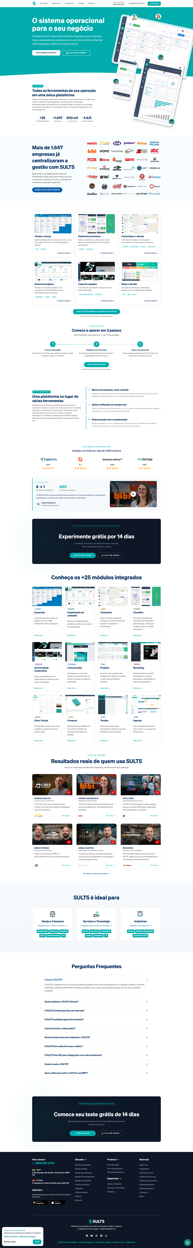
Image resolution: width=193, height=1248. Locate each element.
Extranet (78, 1200)
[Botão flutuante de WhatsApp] (187, 1242)
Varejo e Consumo (114, 1184)
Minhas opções (10, 1242)
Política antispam (86, 1242)
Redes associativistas (83, 1173)
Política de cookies (103, 1242)
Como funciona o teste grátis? (60, 1028)
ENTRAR (155, 3)
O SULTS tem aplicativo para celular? (64, 1046)
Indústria (110, 1192)
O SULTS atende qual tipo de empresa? (64, 1011)
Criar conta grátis (97, 364)
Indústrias (79, 1189)
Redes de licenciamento (84, 1177)
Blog (141, 1196)
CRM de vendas (81, 1192)
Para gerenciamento (115, 1172)
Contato (91, 3)
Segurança (130, 1242)
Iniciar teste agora (82, 555)
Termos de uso (119, 1242)
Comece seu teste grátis (47, 190)
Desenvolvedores (146, 1185)
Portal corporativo (82, 1185)
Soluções (43, 3)
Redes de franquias (83, 1165)
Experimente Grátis (46, 53)
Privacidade (144, 1169)
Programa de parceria (148, 1181)
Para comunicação (114, 1169)
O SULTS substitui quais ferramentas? (64, 1019)
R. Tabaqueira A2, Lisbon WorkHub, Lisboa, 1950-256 (50, 1183)
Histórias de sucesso (147, 1177)
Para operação (113, 1165)
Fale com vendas (77, 53)
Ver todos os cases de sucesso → (96, 874)
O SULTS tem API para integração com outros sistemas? (73, 1055)
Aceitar (37, 1242)
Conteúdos (69, 3)
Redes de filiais (81, 1169)
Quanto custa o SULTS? (57, 1064)
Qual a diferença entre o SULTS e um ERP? (66, 1073)
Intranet (78, 1196)
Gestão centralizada (83, 1181)
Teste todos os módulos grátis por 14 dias (96, 311)
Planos (81, 3)
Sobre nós (143, 1165)
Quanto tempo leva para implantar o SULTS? (67, 1037)
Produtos (56, 3)
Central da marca (146, 1173)
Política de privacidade (67, 1242)
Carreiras (143, 1192)
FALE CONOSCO (118, 2)
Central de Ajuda (146, 1189)
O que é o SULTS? (53, 980)
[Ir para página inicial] (34, 3)
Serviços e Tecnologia (116, 1188)
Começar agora (83, 1133)
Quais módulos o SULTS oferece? (61, 1002)
